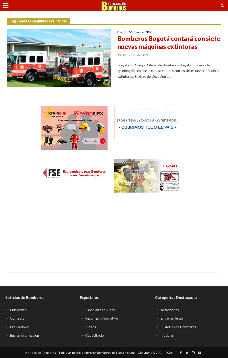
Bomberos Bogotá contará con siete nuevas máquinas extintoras (168, 42)
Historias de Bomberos (178, 327)
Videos (90, 327)
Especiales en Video (100, 310)
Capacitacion (95, 335)
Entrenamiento (172, 318)
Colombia (144, 32)
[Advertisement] (74, 229)
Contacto (17, 318)
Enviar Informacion (24, 335)
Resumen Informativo (101, 318)
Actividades (170, 310)
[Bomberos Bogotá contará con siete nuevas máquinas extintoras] (59, 57)
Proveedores (20, 327)
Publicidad (18, 310)
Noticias (125, 32)
